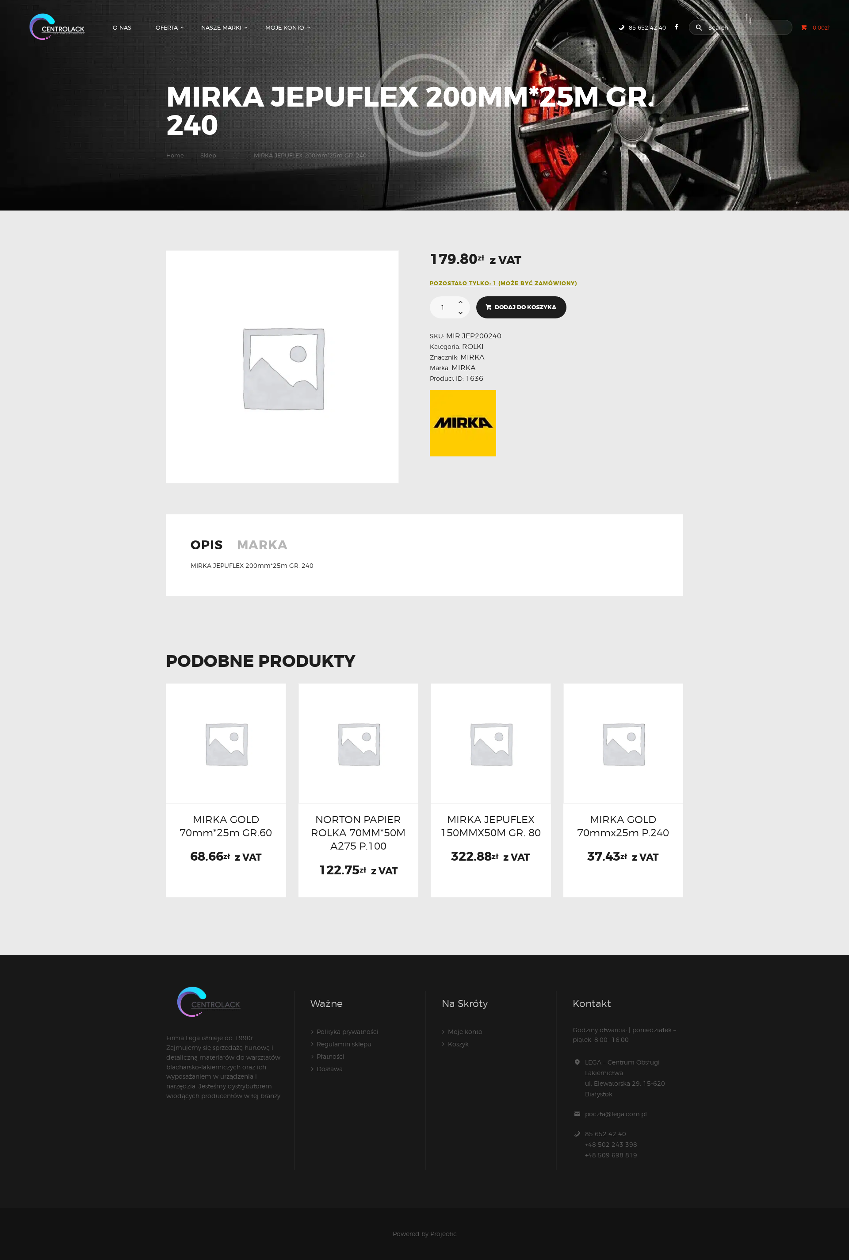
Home (175, 155)
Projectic (443, 1233)
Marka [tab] (262, 546)
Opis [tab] (207, 546)
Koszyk (458, 1044)
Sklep (208, 155)
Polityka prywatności (348, 1031)
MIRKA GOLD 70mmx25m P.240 (623, 826)
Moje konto (465, 1031)
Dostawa (330, 1068)
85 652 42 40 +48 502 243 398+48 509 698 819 (611, 1144)
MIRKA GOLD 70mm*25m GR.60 (226, 826)
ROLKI (473, 346)
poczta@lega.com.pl (616, 1114)
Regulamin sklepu (344, 1044)
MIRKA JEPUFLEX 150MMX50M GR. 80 (490, 826)
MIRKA (472, 357)
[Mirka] (463, 423)
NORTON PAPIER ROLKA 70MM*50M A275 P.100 (358, 833)
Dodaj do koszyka (525, 307)
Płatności (330, 1056)
